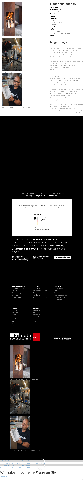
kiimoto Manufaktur (7, 463)
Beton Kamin (37, 293)
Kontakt (36, 308)
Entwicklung (16, 293)
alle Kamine (37, 289)
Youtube (55, 193)
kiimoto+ (57, 286)
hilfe (52, 20)
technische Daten (60, 297)
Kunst (52, 27)
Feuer (52, 16)
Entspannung (55, 10)
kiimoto (54, 25)
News (52, 35)
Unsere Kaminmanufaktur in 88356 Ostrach (30, 463)
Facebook (30, 193)
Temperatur (58, 293)
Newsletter (23, 193)
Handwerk (54, 18)
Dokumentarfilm (18, 289)
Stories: (4, 1)
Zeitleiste (15, 291)
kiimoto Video (16, 297)
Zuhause (15, 295)
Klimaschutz (55, 31)
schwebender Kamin (40, 291)
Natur (52, 29)
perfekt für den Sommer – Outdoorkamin (15, 461)
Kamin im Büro (38, 299)
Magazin (15, 308)
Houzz (61, 193)
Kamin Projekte (56, 22)
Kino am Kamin (57, 12)
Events (53, 14)
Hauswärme (58, 289)
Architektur (55, 7)
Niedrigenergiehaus (60, 295)
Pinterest (47, 193)
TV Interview (58, 299)
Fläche (56, 291)
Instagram (39, 193)
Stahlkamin (37, 295)
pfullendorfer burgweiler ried (61, 33)
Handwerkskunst (19, 286)
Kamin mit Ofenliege (40, 297)
